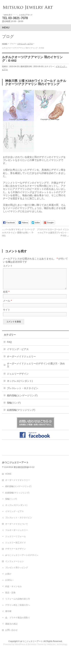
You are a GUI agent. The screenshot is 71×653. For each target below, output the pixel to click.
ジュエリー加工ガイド (15, 542)
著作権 (8, 611)
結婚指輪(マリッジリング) (21, 410)
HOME (8, 474)
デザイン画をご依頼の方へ (17, 605)
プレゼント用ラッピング (16, 567)
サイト (6, 309)
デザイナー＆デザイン (15, 549)
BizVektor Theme (36, 644)
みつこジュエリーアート (31, 641)
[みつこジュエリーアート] (28, 8)
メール (7, 300)
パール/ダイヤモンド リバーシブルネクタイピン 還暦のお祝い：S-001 (18, 232)
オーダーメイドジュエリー (21, 356)
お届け (8, 574)
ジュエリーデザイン (18, 373)
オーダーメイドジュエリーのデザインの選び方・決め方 (36, 365)
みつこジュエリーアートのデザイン (21, 555)
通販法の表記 (11, 624)
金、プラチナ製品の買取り (17, 617)
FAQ (9, 342)
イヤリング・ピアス (18, 349)
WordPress (20, 644)
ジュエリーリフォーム (15, 536)
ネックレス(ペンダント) (20, 381)
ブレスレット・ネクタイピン (22, 388)
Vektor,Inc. (51, 644)
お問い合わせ (11, 630)
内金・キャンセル (13, 586)
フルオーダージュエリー (16, 530)
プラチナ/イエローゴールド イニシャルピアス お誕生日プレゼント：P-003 (53, 232)
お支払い (9, 580)
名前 (6, 291)
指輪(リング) (14, 402)
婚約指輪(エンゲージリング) (22, 395)
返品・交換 (10, 592)
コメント (8, 265)
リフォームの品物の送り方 (17, 599)
